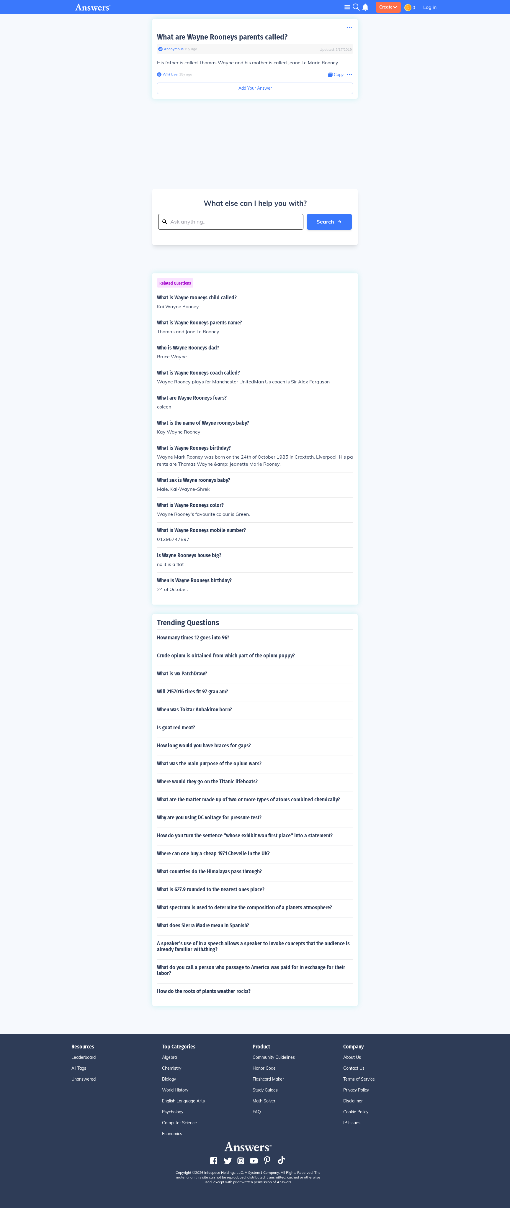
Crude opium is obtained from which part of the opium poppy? (226, 655)
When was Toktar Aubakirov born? (194, 709)
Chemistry (171, 1068)
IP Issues (351, 1122)
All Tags (78, 1068)
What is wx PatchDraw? (182, 673)
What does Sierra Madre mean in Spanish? (203, 925)
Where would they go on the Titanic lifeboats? (207, 781)
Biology (169, 1079)
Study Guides (265, 1090)
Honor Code (264, 1068)
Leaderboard (83, 1057)
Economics (172, 1133)
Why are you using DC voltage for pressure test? (209, 817)
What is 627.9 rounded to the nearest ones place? (210, 889)
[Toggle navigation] (347, 7)
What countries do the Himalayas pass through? (209, 871)
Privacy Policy (356, 1090)
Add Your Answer (255, 88)
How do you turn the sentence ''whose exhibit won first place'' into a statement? (245, 835)
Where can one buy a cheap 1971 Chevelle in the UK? (213, 853)
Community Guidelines (274, 1057)
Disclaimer (353, 1101)
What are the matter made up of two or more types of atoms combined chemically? (248, 799)
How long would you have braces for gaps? (204, 745)
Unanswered (83, 1079)
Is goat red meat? (176, 727)
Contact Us (353, 1068)
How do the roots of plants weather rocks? (204, 991)
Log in (430, 7)
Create (386, 7)
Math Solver (264, 1101)
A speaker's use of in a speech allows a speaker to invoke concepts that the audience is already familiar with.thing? (253, 946)
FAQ (257, 1112)
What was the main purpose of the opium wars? (209, 763)
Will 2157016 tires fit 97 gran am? (192, 691)
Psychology (172, 1112)
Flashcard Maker (268, 1079)
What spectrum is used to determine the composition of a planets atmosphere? (244, 907)
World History (175, 1090)
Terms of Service (359, 1079)
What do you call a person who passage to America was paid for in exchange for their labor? (251, 970)
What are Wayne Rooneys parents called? (222, 37)
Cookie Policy (355, 1112)
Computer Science (179, 1122)
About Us (352, 1057)
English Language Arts (183, 1101)
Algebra (169, 1057)
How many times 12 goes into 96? (193, 637)
